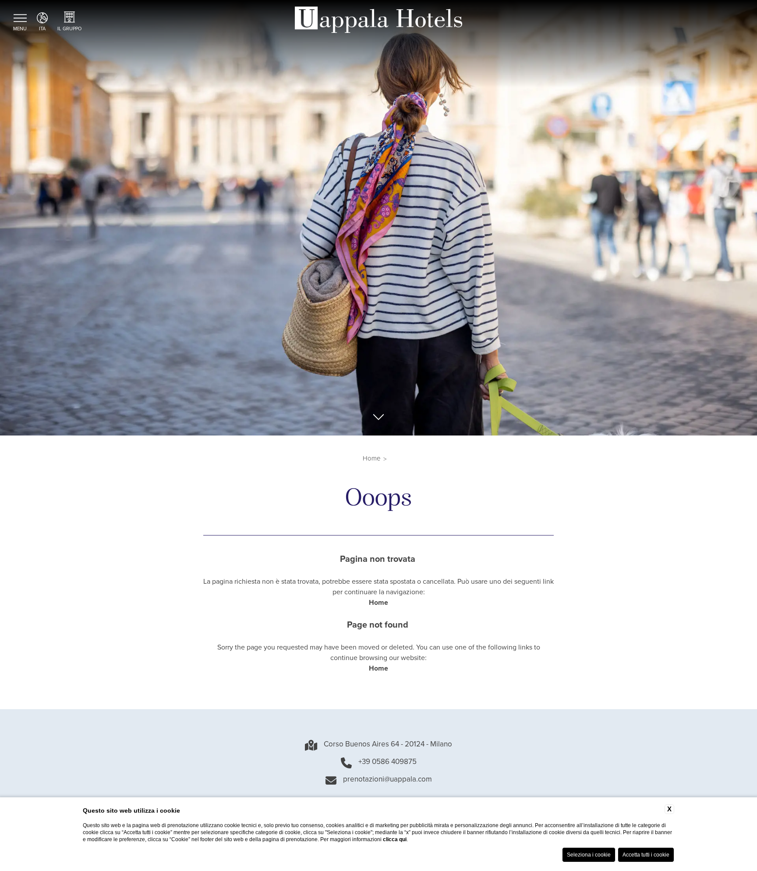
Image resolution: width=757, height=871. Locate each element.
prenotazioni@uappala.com (387, 780)
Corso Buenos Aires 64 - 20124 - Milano (388, 745)
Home (372, 459)
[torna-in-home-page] (378, 21)
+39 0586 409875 (387, 762)
